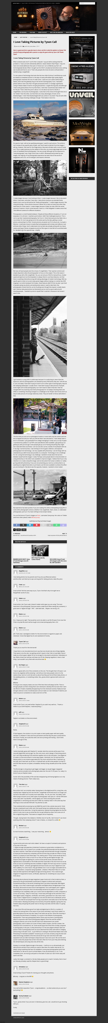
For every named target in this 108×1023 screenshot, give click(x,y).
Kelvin (21, 698)
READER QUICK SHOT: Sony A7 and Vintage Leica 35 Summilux (21, 560)
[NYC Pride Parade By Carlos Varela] (40, 550)
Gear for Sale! (70, 32)
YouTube (32, 32)
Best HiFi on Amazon (56, 32)
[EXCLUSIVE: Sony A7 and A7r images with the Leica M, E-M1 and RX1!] (58, 551)
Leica (31, 46)
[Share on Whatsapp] (56, 525)
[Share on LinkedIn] (30, 525)
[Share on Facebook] (16, 525)
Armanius (22, 967)
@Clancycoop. (35, 517)
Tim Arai (21, 784)
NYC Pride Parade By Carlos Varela (38, 558)
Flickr (38, 515)
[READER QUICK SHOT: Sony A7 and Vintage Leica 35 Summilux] (21, 551)
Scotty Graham (23, 996)
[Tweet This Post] (23, 525)
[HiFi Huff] (54, 29)
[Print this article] (50, 525)
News (34, 46)
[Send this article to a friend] (43, 525)
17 (38, 46)
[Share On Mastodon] (63, 525)
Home (14, 32)
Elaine (21, 614)
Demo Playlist (42, 32)
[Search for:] (87, 3)
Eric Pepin (22, 665)
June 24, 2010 (18, 46)
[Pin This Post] (36, 525)
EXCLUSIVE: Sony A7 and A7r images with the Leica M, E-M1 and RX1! (58, 560)
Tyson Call (22, 641)
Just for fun (27, 46)
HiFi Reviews (22, 32)
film (18, 529)
